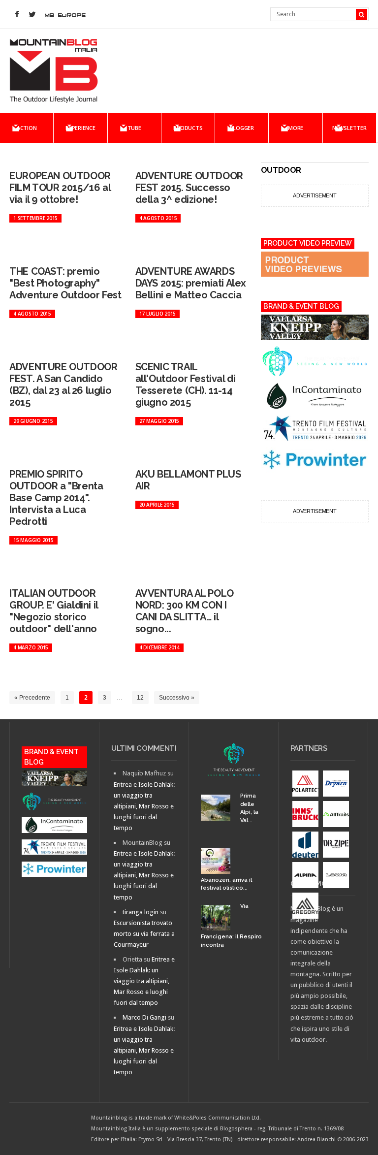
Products (187, 127)
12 (140, 697)
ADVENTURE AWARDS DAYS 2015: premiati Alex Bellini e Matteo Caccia (190, 283)
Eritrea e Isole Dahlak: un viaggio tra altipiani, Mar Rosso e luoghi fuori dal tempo (144, 806)
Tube (134, 127)
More (295, 127)
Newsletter (349, 127)
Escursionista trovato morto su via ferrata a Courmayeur (144, 933)
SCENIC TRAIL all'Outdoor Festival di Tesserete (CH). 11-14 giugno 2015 (185, 384)
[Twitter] (32, 14)
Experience (80, 127)
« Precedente (32, 697)
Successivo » (176, 697)
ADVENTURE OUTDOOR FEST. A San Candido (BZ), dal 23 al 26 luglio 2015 (63, 384)
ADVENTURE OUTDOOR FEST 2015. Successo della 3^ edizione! (189, 187)
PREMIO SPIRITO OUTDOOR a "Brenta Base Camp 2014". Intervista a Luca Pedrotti (56, 497)
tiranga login (140, 912)
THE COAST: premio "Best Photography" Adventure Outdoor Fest (65, 283)
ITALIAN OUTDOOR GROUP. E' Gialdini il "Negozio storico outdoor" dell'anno (53, 611)
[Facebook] (16, 14)
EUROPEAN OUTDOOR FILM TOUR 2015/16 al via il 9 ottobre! (60, 187)
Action (27, 127)
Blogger (242, 127)
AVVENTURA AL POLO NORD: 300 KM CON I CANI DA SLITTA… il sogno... (184, 611)
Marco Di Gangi (144, 1017)
